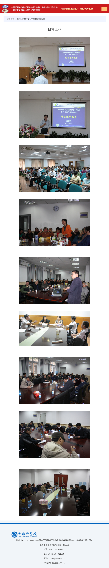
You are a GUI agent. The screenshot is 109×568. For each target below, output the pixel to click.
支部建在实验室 (38, 19)
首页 (19, 19)
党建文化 (26, 19)
